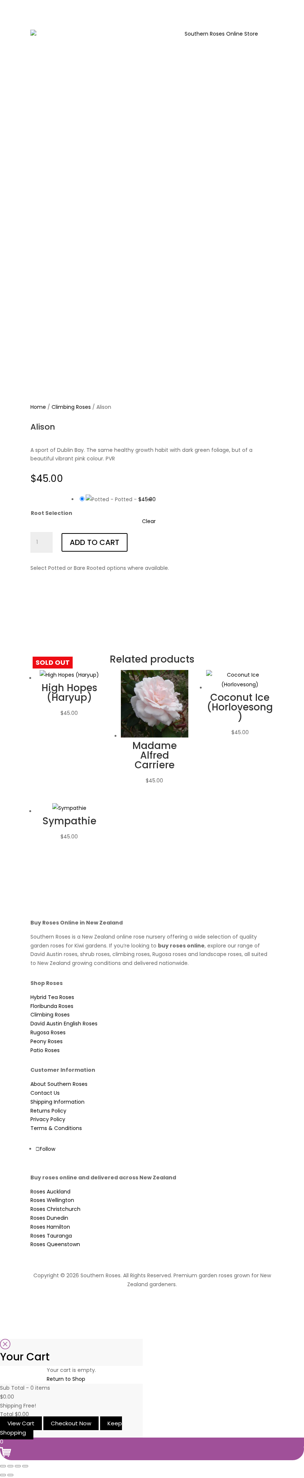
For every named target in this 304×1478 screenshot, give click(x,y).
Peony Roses (46, 1041)
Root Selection (51, 513)
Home (38, 407)
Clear (149, 521)
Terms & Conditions (56, 1128)
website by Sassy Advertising (152, 1304)
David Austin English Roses (64, 1023)
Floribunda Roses (51, 1006)
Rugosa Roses (48, 1032)
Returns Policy (48, 1110)
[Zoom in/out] (3, 1466)
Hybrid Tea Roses (52, 997)
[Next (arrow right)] (10, 1475)
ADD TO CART (94, 542)
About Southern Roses (58, 1084)
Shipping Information (57, 1102)
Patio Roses (45, 1050)
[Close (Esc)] (25, 1466)
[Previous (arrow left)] (3, 1475)
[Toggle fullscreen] (10, 1466)
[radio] (117, 499)
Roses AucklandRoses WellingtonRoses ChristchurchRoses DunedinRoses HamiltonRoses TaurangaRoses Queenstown (55, 1218)
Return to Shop (66, 1379)
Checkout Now (71, 1423)
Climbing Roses (71, 407)
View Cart (20, 1423)
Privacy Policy (47, 1119)
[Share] (18, 1466)
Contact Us (45, 1093)
